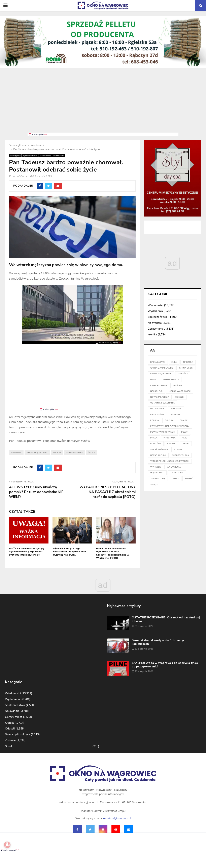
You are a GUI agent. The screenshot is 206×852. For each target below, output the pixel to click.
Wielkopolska (180, 455)
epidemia (188, 362)
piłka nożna (157, 414)
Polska (169, 420)
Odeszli (10, 728)
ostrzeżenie (157, 408)
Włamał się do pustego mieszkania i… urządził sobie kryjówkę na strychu (69, 551)
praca (153, 437)
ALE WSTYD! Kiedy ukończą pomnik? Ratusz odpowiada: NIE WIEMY (36, 492)
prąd (184, 437)
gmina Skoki (186, 368)
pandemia (176, 408)
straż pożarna (159, 449)
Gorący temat (156, 329)
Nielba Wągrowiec (180, 391)
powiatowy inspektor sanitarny (169, 426)
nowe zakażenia (159, 397)
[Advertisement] (103, 102)
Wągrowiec (157, 472)
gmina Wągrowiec (37, 452)
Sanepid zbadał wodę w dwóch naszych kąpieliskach (159, 642)
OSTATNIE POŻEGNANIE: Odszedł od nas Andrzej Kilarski (166, 619)
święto (154, 484)
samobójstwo (74, 452)
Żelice (91, 452)
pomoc (183, 420)
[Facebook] (77, 829)
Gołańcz (183, 373)
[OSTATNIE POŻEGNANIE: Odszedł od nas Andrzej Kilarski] (118, 623)
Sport (8, 746)
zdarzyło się (157, 478)
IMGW (153, 379)
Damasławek (157, 362)
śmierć (189, 478)
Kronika (152, 334)
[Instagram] (103, 829)
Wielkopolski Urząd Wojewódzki (169, 461)
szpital (178, 449)
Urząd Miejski (158, 455)
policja (57, 452)
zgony (175, 478)
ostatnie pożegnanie (162, 402)
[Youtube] (115, 829)
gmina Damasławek (161, 368)
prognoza (169, 437)
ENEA (174, 362)
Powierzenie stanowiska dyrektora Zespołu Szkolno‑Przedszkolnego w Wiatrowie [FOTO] (112, 553)
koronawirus (171, 379)
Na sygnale (15, 155)
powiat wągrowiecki (162, 432)
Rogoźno (155, 443)
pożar (184, 432)
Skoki (186, 443)
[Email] (128, 829)
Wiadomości (45, 155)
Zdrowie (10, 740)
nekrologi (156, 391)
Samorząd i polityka (17, 734)
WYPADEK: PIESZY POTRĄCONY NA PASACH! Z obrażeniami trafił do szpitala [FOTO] (107, 492)
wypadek (155, 467)
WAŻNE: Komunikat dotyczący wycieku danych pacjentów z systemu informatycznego (26, 551)
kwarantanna (158, 385)
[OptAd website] (108, 342)
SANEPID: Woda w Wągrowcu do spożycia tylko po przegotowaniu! (165, 664)
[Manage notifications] (7, 845)
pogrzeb (175, 414)
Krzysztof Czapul (18, 176)
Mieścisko (178, 385)
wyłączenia (174, 467)
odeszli (179, 397)
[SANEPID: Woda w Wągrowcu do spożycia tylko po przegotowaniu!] (118, 668)
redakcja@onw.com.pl (117, 818)
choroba (16, 452)
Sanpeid (171, 443)
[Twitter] (90, 829)
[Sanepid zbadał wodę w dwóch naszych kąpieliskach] (118, 645)
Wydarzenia (58, 155)
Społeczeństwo (30, 155)
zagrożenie (176, 472)
